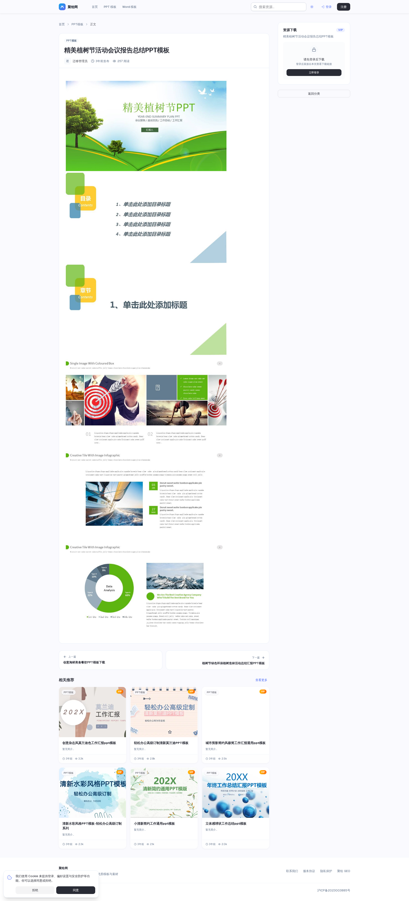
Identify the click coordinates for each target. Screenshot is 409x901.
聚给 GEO (343, 871)
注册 (344, 7)
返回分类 (314, 94)
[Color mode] (312, 7)
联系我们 (292, 871)
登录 (329, 7)
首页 (95, 7)
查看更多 (261, 680)
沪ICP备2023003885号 (333, 890)
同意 (76, 890)
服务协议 (309, 871)
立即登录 (314, 72)
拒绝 (35, 890)
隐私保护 (326, 871)
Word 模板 (129, 7)
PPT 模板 (110, 7)
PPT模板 (77, 24)
